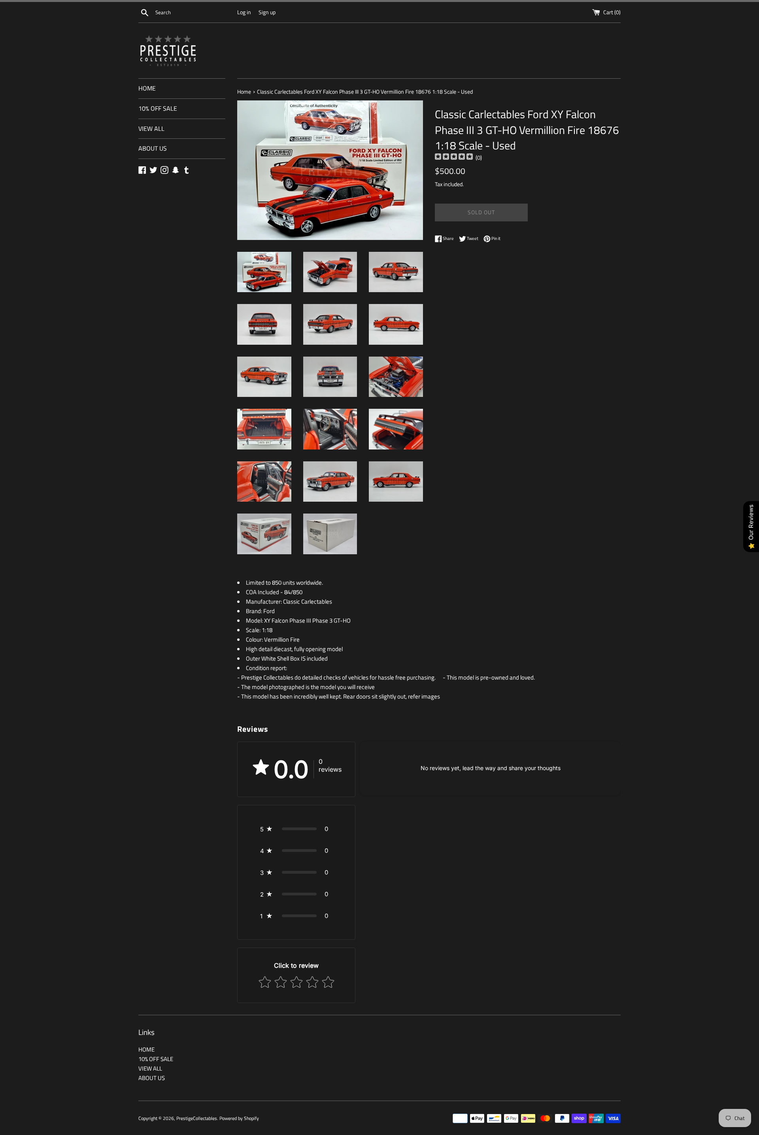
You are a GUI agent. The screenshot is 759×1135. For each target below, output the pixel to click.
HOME (147, 88)
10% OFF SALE (157, 108)
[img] (454, 157)
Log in (244, 12)
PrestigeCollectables (196, 1118)
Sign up (267, 12)
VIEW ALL (151, 128)
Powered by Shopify (239, 1118)
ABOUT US (152, 148)
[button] (296, 829)
